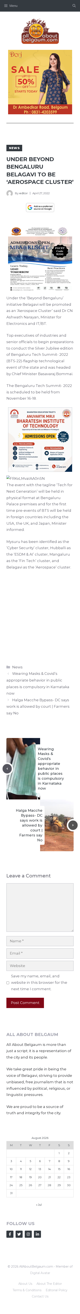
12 (30, 1169)
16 (68, 1169)
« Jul (39, 1204)
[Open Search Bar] (74, 6)
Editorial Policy (56, 1290)
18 (20, 1177)
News (14, 148)
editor (23, 193)
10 (11, 1169)
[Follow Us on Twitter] (19, 1234)
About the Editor (49, 1284)
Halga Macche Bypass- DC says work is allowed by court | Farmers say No (38, 706)
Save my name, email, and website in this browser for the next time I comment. (39, 982)
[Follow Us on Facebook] (9, 1234)
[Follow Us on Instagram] (28, 1234)
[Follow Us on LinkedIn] (37, 1234)
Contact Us (40, 1296)
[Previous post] (7, 768)
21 (49, 1177)
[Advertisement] (40, 616)
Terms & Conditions (27, 1290)
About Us (25, 1284)
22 (59, 1177)
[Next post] (73, 825)
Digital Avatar (40, 1273)
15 (59, 1169)
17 (11, 1177)
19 (30, 1177)
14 (49, 1169)
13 (40, 1169)
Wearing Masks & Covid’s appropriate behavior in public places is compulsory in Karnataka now (51, 769)
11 (21, 1169)
